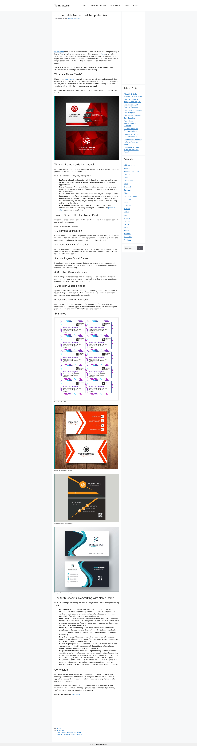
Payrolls (127, 221)
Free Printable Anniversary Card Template (130, 123)
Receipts (127, 227)
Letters (126, 212)
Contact (84, 5)
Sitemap (136, 5)
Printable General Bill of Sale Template (69, 734)
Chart (126, 184)
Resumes (127, 234)
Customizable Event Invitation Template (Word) (131, 149)
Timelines (127, 240)
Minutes (127, 218)
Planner (126, 224)
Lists (125, 215)
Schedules (128, 237)
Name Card (60, 730)
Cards (59, 728)
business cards (70, 79)
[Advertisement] (86, 35)
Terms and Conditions (98, 5)
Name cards (59, 52)
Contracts (127, 190)
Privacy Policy (115, 5)
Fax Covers (128, 199)
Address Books (129, 165)
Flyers (126, 202)
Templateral (62, 5)
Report (126, 231)
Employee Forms (130, 196)
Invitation (127, 206)
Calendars (127, 174)
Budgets (127, 168)
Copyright (126, 5)
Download (77, 694)
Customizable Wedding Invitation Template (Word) (133, 142)
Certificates (128, 181)
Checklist (127, 187)
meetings (101, 54)
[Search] (140, 248)
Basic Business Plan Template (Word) (69, 732)
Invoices (127, 209)
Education (127, 193)
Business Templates (131, 171)
